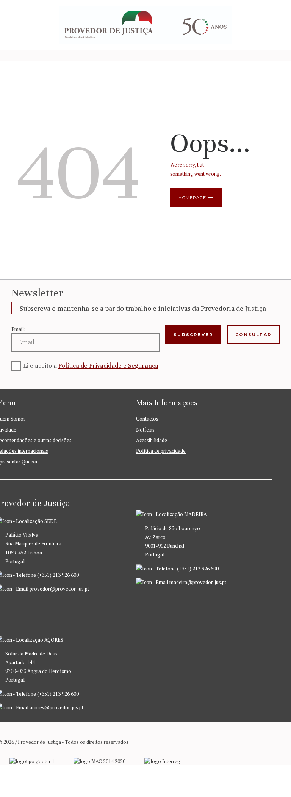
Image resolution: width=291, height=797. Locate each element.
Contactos (147, 418)
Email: (18, 329)
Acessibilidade (151, 440)
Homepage (192, 197)
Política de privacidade (161, 450)
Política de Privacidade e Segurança (108, 366)
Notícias (145, 429)
